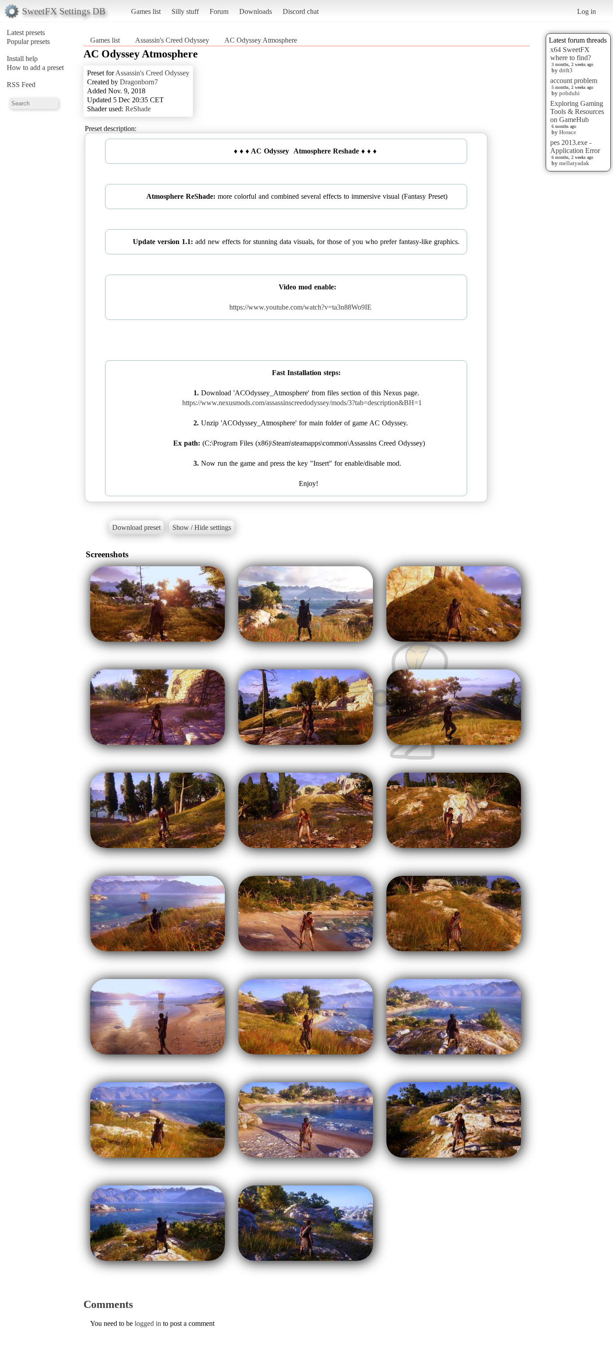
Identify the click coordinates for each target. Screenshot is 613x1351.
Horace (567, 132)
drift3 (566, 70)
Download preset (136, 527)
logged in (148, 1323)
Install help (22, 58)
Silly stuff (185, 11)
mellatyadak (574, 163)
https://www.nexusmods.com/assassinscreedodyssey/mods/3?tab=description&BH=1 (302, 403)
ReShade (138, 109)
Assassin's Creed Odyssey (172, 40)
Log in (586, 11)
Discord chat (301, 11)
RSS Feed (21, 84)
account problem (573, 80)
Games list (146, 11)
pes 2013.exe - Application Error (575, 146)
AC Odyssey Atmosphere (260, 40)
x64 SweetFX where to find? (570, 53)
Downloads (255, 11)
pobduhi (569, 93)
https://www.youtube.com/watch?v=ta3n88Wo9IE (300, 307)
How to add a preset (35, 67)
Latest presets (26, 32)
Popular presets (28, 41)
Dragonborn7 (139, 82)
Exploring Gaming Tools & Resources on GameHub (577, 111)
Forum (219, 11)
